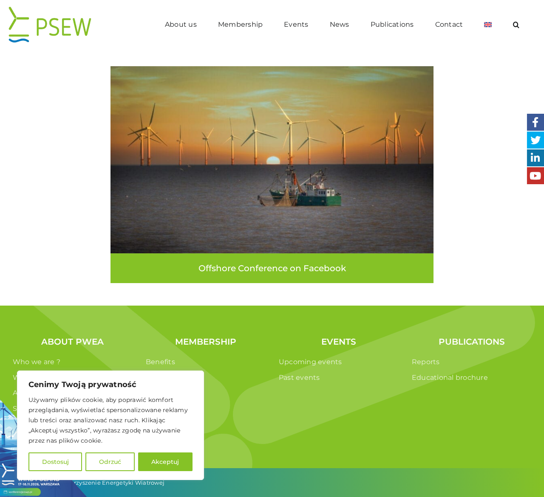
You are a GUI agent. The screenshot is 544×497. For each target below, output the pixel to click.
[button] (516, 24)
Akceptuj (165, 462)
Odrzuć (110, 462)
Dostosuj (55, 462)
